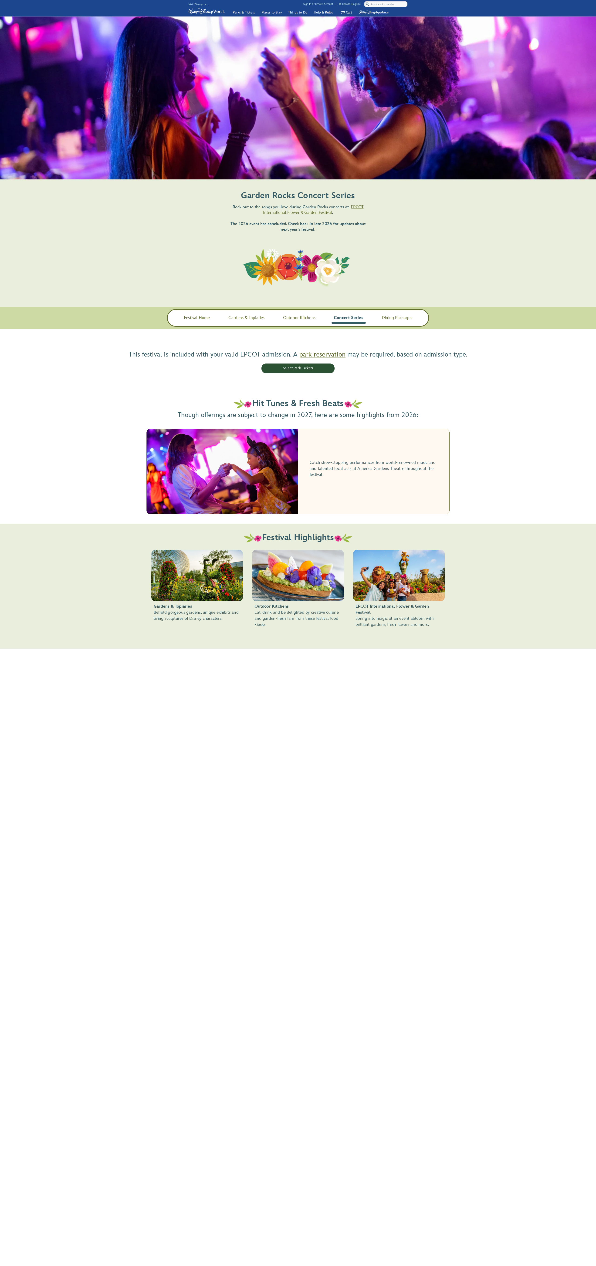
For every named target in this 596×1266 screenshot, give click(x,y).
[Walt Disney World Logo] (207, 11)
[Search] (367, 4)
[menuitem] (340, 4)
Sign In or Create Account (318, 4)
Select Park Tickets (298, 368)
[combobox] (386, 4)
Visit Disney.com (198, 4)
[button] (346, 12)
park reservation (322, 354)
